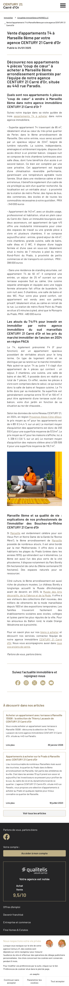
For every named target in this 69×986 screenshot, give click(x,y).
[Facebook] (17, 682)
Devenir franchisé (13, 914)
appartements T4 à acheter (30, 116)
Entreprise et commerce (17, 922)
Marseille (15, 533)
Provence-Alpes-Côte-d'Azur (45, 416)
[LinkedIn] (42, 682)
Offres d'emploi (11, 906)
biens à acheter (49, 632)
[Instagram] (26, 682)
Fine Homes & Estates (15, 929)
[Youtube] (51, 682)
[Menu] (63, 5)
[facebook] (6, 837)
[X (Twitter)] (34, 682)
